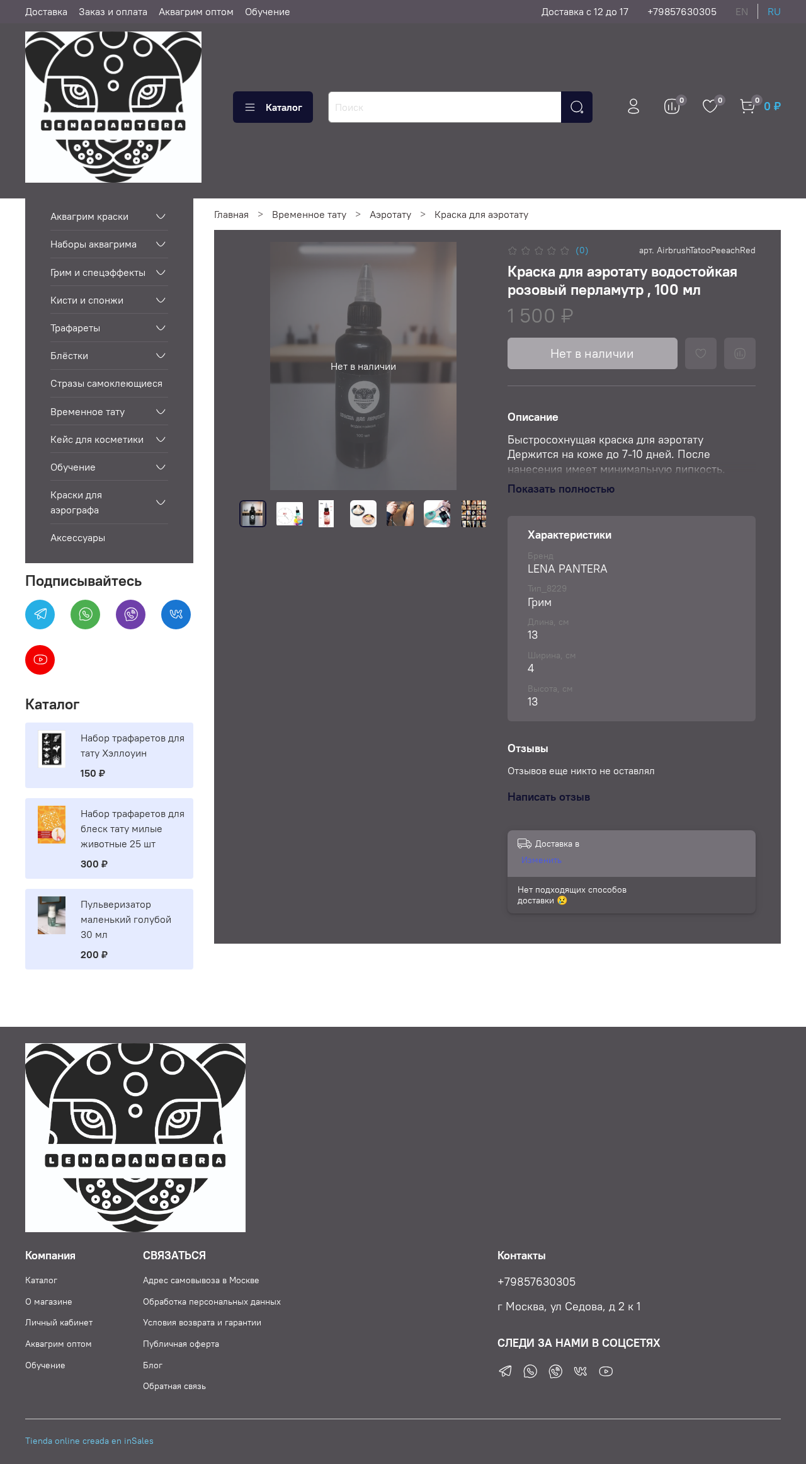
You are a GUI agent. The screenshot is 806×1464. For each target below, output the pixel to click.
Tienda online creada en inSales (89, 1440)
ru (774, 11)
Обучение (267, 11)
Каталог (284, 107)
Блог (152, 1365)
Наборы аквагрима (93, 243)
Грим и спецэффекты (97, 272)
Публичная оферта (181, 1343)
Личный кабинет (59, 1322)
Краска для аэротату (481, 214)
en (741, 11)
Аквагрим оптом (196, 11)
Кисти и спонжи (86, 300)
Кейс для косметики (97, 439)
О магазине (48, 1301)
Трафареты (75, 327)
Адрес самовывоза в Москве (201, 1280)
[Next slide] (467, 366)
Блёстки (69, 355)
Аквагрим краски (89, 216)
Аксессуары (77, 537)
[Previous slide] (259, 366)
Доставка (46, 11)
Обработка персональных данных (212, 1301)
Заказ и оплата (113, 11)
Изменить (541, 860)
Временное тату (309, 214)
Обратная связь (174, 1386)
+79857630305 (682, 11)
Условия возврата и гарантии (202, 1322)
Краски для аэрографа (76, 502)
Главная (231, 214)
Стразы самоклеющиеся (106, 383)
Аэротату (390, 214)
